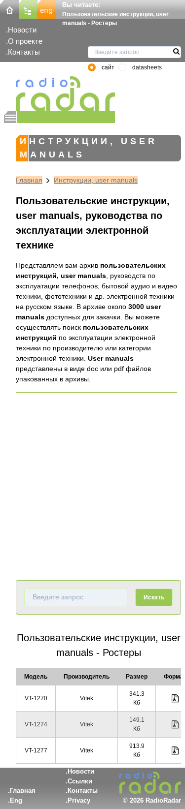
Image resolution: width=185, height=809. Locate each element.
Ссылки (80, 781)
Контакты (24, 52)
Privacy (79, 800)
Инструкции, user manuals (96, 180)
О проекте (25, 41)
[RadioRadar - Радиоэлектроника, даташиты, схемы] (59, 93)
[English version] (46, 8)
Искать (154, 597)
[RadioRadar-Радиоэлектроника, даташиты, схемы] (9, 8)
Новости (22, 30)
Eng (16, 800)
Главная (29, 180)
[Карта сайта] (28, 8)
